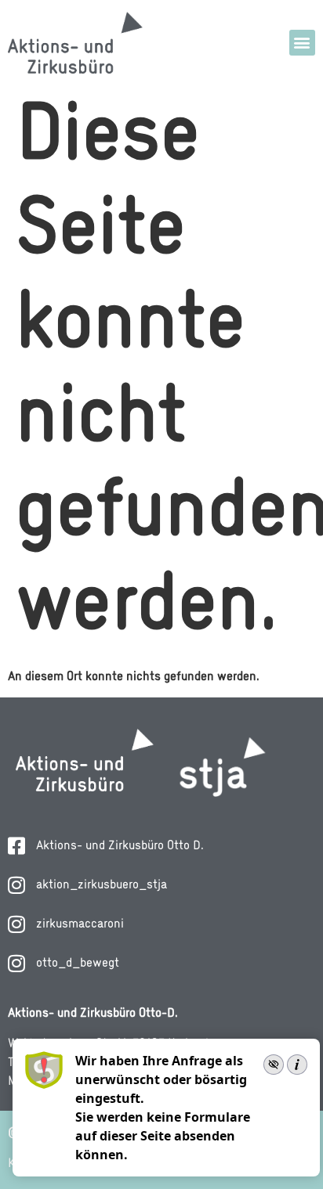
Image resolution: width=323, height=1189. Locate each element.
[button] (302, 43)
